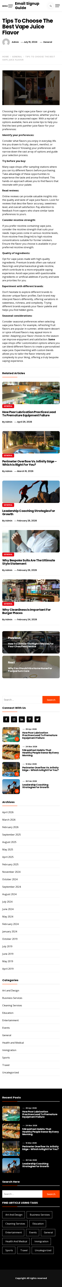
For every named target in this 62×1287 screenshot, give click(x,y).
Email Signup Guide (27, 5)
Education (7, 1013)
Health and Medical (13, 1042)
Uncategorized (10, 1072)
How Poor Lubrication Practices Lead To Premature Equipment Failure (29, 413)
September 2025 (11, 834)
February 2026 (10, 827)
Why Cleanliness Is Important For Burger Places (26, 611)
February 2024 (10, 924)
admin (15, 42)
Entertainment (10, 1020)
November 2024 (11, 872)
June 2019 (7, 953)
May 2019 (7, 961)
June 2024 (7, 909)
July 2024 (7, 901)
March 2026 (8, 819)
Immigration (9, 1050)
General (47, 42)
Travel (5, 1065)
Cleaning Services (12, 1005)
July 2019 (7, 946)
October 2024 (9, 879)
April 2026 (8, 812)
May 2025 (7, 849)
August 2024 (9, 894)
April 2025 (8, 857)
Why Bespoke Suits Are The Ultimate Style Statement (28, 562)
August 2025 (9, 842)
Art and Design (10, 990)
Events (6, 1027)
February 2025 (10, 864)
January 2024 (9, 931)
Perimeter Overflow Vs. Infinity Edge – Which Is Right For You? (29, 463)
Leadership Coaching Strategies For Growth (28, 512)
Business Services (12, 998)
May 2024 (7, 916)
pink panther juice (27, 125)
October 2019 (9, 939)
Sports (6, 1057)
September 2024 (11, 886)
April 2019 (8, 968)
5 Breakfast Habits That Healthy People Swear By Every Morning (40, 752)
